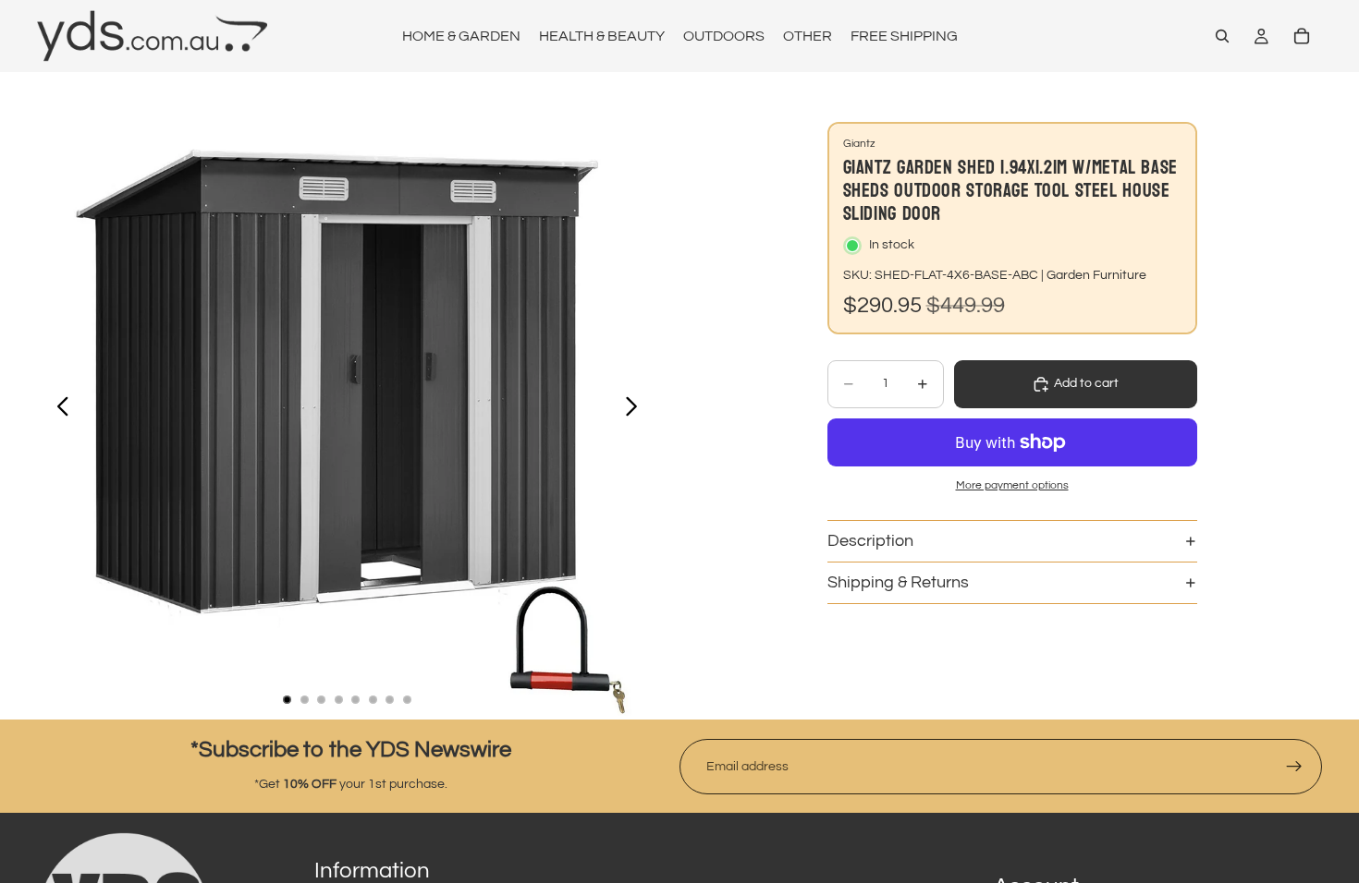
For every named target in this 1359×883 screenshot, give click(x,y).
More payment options (1012, 484)
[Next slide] (636, 410)
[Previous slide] (58, 410)
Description (870, 541)
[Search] (1222, 36)
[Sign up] (1294, 766)
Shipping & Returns (898, 582)
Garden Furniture (1096, 275)
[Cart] (1301, 36)
